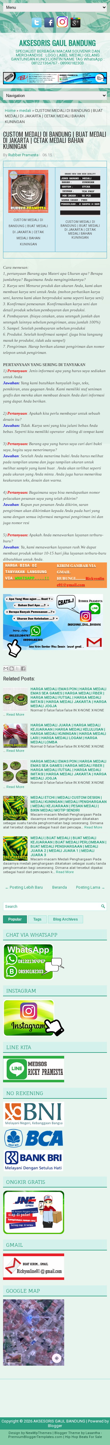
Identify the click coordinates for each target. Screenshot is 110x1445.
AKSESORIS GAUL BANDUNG (57, 42)
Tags (37, 919)
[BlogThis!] (12, 668)
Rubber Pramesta (23, 155)
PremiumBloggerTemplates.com (35, 1437)
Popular (15, 919)
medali (25, 110)
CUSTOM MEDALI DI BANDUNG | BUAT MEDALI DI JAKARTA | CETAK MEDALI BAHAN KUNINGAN (54, 140)
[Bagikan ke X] (17, 668)
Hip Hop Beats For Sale (83, 1437)
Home (10, 110)
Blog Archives (65, 919)
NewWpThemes (39, 1433)
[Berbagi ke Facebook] (23, 668)
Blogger (55, 1425)
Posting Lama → (90, 887)
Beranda (59, 887)
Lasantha (93, 1433)
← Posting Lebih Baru (24, 887)
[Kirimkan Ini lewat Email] (6, 668)
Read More (15, 714)
